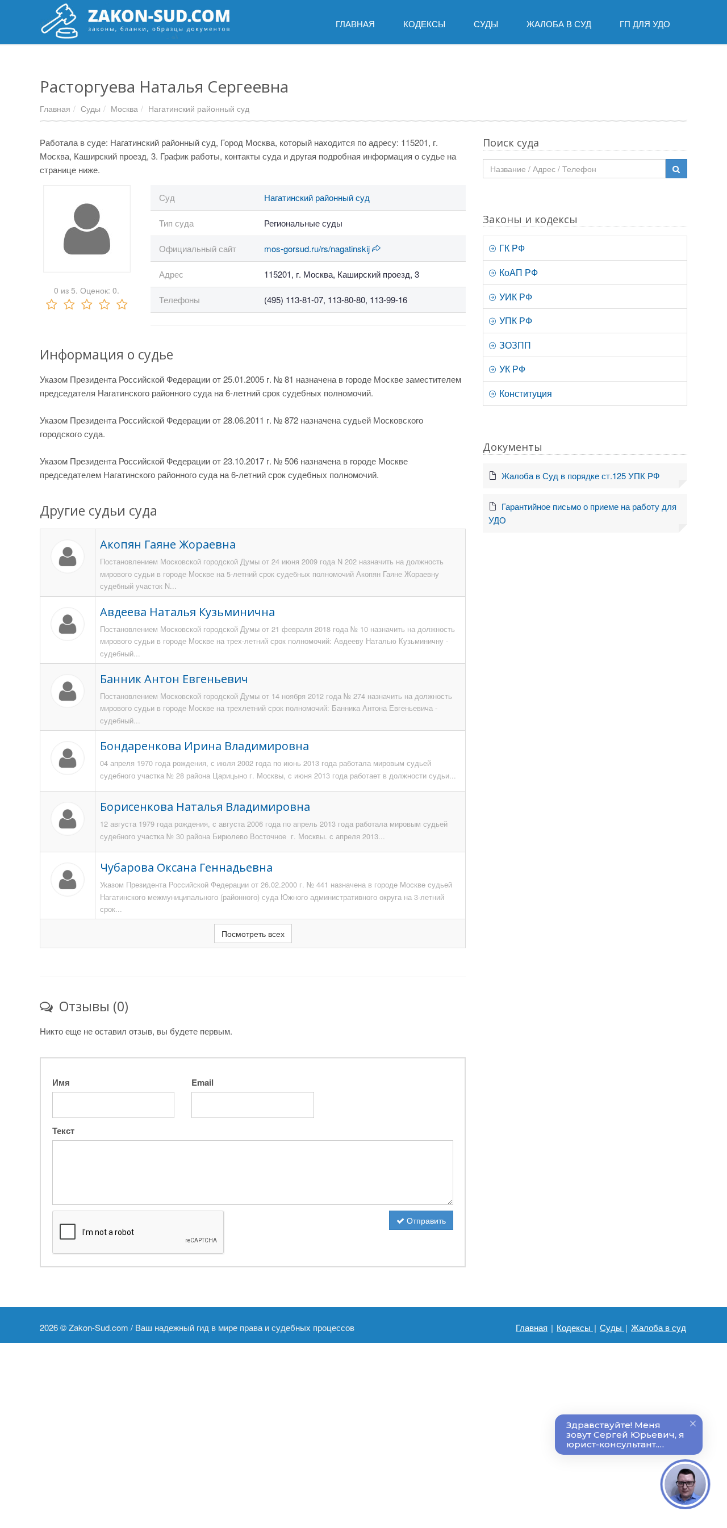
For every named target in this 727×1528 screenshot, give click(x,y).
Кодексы (575, 1327)
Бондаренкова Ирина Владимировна (204, 745)
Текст (63, 1130)
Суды (91, 108)
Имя (61, 1082)
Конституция (524, 393)
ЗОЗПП (514, 344)
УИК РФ (514, 296)
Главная (55, 108)
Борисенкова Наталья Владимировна (205, 806)
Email (202, 1082)
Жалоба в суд (658, 1327)
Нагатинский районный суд (198, 108)
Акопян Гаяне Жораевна (168, 544)
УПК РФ (514, 320)
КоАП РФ (517, 272)
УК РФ (511, 368)
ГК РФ (511, 247)
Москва (124, 108)
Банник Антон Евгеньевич (174, 678)
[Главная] (135, 21)
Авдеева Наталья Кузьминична (187, 611)
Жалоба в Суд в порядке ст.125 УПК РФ (580, 476)
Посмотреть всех (253, 933)
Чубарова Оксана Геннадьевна (186, 867)
